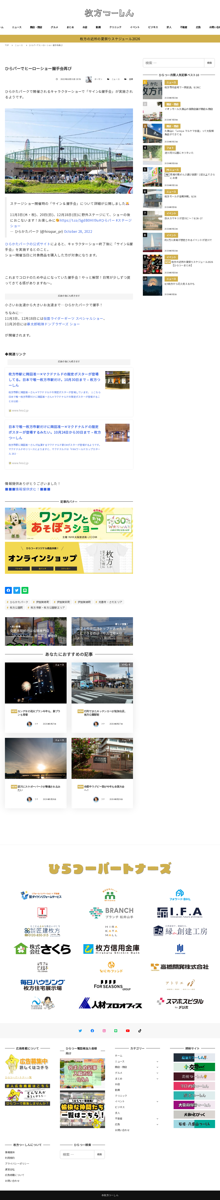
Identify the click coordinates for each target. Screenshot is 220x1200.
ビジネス (153, 27)
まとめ (70, 27)
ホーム (118, 1055)
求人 (169, 27)
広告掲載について (14, 1175)
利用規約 (10, 1157)
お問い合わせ (122, 1130)
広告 (198, 27)
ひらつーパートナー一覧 (18, 1077)
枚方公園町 (16, 607)
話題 (131, 79)
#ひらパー (107, 220)
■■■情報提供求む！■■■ (27, 489)
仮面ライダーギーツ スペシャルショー (73, 318)
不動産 (183, 27)
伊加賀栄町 (63, 602)
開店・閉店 (36, 27)
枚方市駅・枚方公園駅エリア (47, 607)
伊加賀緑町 (84, 602)
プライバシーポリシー (17, 1163)
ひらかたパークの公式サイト (27, 243)
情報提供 (10, 1152)
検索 (209, 62)
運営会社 (10, 1169)
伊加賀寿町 (42, 602)
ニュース (16, 27)
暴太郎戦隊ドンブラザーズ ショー (53, 323)
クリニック (115, 27)
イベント (135, 27)
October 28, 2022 (78, 231)
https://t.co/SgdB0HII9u (79, 220)
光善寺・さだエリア (110, 602)
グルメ (54, 27)
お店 (84, 27)
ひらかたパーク (18, 602)
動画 (98, 27)
